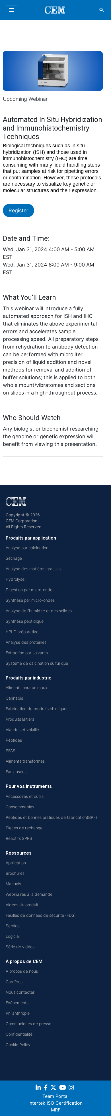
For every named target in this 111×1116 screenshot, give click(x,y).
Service (13, 925)
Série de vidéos (20, 946)
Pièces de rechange (24, 827)
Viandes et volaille (22, 729)
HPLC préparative (22, 631)
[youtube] (63, 1088)
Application (16, 862)
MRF (55, 1110)
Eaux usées (16, 771)
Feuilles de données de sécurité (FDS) (41, 915)
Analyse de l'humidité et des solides (39, 610)
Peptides (14, 740)
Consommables (20, 806)
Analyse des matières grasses (33, 568)
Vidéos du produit (22, 904)
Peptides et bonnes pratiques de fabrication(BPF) (51, 817)
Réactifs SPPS (19, 838)
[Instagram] (72, 1088)
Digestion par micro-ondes (30, 589)
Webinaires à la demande (29, 894)
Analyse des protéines (26, 642)
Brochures (15, 873)
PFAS (10, 750)
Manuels (13, 883)
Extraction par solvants (27, 652)
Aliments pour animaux (26, 687)
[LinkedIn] (39, 1088)
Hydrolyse (15, 579)
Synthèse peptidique (25, 621)
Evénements (17, 1002)
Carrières (14, 981)
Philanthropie (18, 1013)
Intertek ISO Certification (55, 1103)
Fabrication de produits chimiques (37, 708)
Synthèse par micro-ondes (30, 600)
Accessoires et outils (25, 796)
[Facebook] (46, 1088)
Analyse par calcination (27, 547)
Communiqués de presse (28, 1023)
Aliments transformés (25, 761)
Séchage (14, 558)
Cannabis (14, 698)
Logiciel (13, 936)
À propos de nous (22, 971)
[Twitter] (54, 1088)
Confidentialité (19, 1034)
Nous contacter (20, 992)
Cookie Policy (18, 1044)
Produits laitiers (20, 719)
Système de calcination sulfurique (37, 663)
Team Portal (55, 1096)
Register (18, 210)
